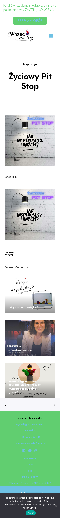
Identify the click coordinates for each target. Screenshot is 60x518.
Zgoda (31, 513)
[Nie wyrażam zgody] (56, 505)
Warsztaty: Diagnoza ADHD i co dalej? (30, 483)
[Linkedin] (24, 451)
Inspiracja (30, 64)
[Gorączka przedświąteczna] (30, 338)
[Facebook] (30, 451)
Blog (30, 471)
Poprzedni (9, 251)
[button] (51, 36)
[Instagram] (36, 451)
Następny (9, 254)
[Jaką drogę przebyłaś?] (30, 296)
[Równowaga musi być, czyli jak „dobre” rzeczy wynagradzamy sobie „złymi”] (30, 380)
